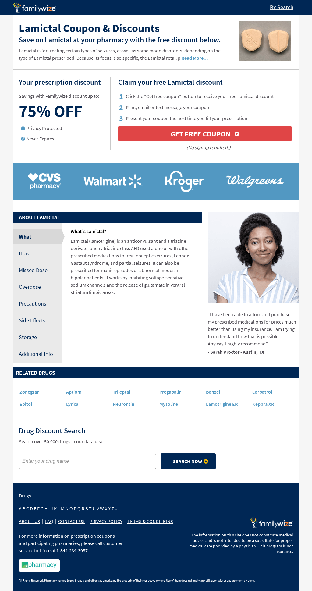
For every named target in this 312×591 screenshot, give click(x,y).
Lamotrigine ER (222, 404)
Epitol (26, 404)
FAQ (49, 521)
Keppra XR (263, 404)
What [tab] (25, 236)
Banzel (213, 392)
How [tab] (24, 253)
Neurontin (123, 404)
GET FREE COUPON (200, 134)
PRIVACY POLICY (106, 521)
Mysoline (168, 404)
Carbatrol (262, 392)
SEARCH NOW (187, 461)
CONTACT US (71, 521)
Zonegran (30, 392)
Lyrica (72, 404)
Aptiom (73, 392)
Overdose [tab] (30, 286)
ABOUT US (29, 521)
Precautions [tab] (32, 303)
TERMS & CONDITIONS (150, 521)
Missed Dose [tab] (33, 270)
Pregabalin (170, 392)
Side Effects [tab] (32, 320)
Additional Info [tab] (36, 353)
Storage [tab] (28, 337)
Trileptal (121, 392)
